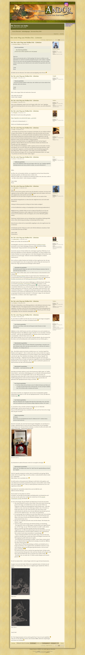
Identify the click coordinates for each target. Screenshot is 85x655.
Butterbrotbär (16, 239)
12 (63, 39)
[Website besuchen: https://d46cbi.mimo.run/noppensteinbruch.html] (53, 56)
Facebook (35, 649)
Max (14, 129)
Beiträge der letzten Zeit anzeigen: (23, 643)
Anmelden (62, 33)
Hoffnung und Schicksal (31, 279)
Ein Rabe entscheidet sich (17, 279)
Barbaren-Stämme (21, 275)
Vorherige (13, 643)
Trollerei (15, 102)
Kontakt (31, 649)
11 (61, 39)
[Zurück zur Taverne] (14, 17)
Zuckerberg (20, 283)
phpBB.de (48, 652)
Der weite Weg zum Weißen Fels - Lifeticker (26, 38)
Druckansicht (60, 31)
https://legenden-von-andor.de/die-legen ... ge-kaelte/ (23, 118)
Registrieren (56, 33)
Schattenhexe (16, 187)
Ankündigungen (26, 31)
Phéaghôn (15, 112)
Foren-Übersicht (16, 31)
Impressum (48, 649)
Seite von (49, 39)
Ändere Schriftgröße (63, 31)
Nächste (62, 643)
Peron (15, 158)
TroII (15, 316)
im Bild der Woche (41, 244)
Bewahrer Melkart (17, 44)
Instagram (28, 283)
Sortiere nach (39, 643)
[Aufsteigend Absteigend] (55, 643)
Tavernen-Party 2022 (36, 31)
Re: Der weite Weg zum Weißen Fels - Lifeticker (26, 42)
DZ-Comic (38, 277)
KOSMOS (39, 649)
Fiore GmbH (44, 649)
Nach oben (63, 98)
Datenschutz (53, 649)
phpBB (38, 651)
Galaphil (15, 77)
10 (60, 39)
